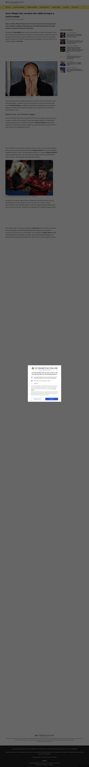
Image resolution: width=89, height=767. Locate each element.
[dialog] (44, 383)
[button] (44, 383)
